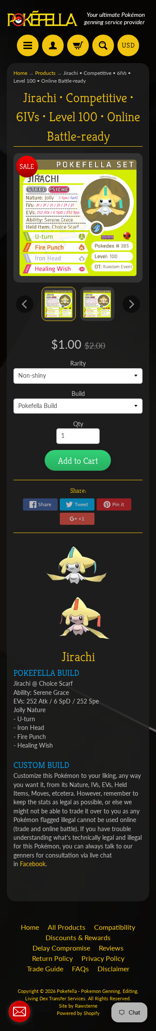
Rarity (78, 363)
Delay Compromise (61, 948)
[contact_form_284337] (19, 1011)
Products (45, 73)
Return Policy (52, 958)
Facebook (33, 864)
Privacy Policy (102, 958)
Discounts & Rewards (78, 937)
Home (20, 73)
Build (78, 393)
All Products (66, 927)
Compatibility (114, 927)
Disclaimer (114, 968)
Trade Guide (45, 968)
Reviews (111, 948)
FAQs (80, 968)
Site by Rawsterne (78, 1006)
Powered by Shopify (78, 1013)
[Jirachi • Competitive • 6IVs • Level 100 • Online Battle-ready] (59, 304)
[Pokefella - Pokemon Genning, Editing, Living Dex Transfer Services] (42, 18)
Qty (78, 424)
